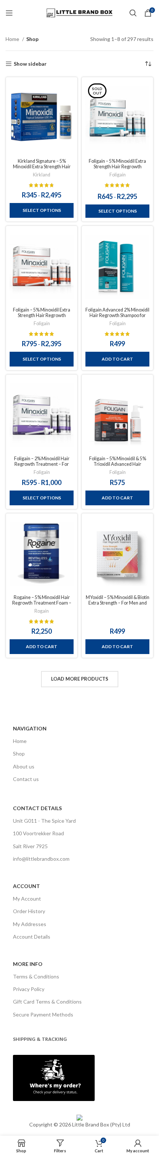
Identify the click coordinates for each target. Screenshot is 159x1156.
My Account (27, 898)
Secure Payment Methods (43, 1014)
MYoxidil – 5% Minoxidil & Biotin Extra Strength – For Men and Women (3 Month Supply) (117, 603)
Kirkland (41, 175)
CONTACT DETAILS (37, 808)
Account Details (31, 936)
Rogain (41, 611)
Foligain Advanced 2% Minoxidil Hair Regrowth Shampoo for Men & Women (117, 315)
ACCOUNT (26, 886)
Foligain (117, 175)
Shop (19, 753)
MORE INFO (28, 964)
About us (23, 766)
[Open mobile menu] (9, 13)
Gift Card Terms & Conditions (47, 1001)
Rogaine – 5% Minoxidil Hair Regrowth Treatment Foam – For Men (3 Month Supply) (41, 603)
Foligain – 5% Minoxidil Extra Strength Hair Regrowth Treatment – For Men (41, 315)
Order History (29, 911)
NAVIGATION (30, 728)
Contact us (26, 779)
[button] (117, 359)
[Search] (133, 13)
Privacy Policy (28, 989)
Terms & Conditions (36, 976)
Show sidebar (30, 64)
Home (13, 39)
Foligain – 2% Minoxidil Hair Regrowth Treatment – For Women (42, 464)
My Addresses (29, 924)
